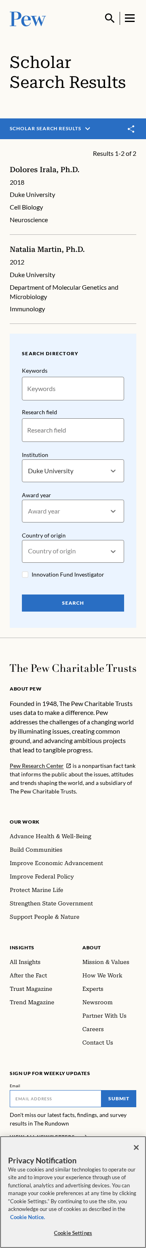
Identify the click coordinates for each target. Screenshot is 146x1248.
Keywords (34, 370)
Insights (22, 947)
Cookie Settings (73, 1233)
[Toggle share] (131, 129)
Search (73, 603)
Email (15, 1086)
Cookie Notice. (27, 1217)
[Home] (73, 668)
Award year (36, 495)
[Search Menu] (109, 18)
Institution (35, 454)
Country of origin (44, 535)
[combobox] (28, 471)
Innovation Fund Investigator (68, 574)
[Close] (136, 1147)
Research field (39, 412)
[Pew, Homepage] (28, 18)
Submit (118, 1098)
